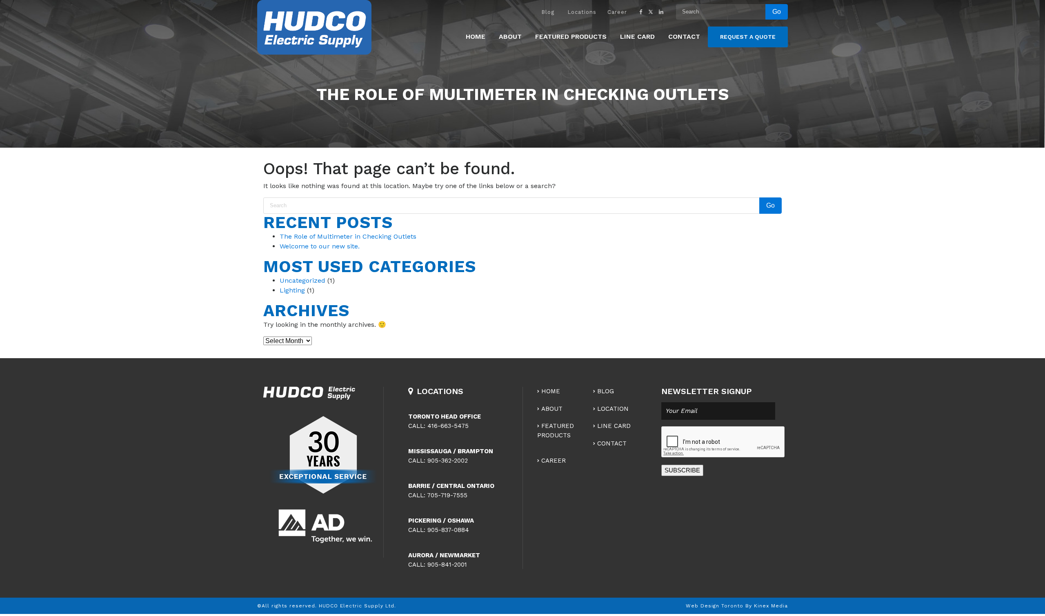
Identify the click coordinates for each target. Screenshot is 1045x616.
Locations (581, 12)
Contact (684, 36)
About (510, 36)
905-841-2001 (447, 564)
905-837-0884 (448, 530)
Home (475, 36)
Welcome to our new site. (320, 246)
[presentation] (723, 442)
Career (617, 12)
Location (613, 408)
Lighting (292, 290)
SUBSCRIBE (682, 470)
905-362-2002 (447, 460)
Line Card (637, 36)
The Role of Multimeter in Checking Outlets (348, 236)
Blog (547, 12)
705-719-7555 (447, 495)
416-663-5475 (448, 426)
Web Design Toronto (714, 606)
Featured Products (571, 36)
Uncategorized (302, 280)
